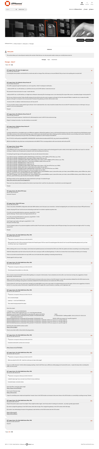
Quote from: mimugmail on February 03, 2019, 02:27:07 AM (20, 339)
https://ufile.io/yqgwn (12, 327)
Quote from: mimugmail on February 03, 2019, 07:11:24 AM (20, 294)
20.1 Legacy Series (11, 82)
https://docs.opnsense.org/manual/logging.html (18, 180)
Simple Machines (16, 444)
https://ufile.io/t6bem (12, 414)
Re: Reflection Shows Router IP (23, 82)
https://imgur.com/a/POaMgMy (14, 347)
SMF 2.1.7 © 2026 (8, 444)
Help (82, 444)
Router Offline (19, 146)
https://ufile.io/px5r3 (12, 412)
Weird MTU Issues (20, 203)
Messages (44, 59)
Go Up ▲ (92, 444)
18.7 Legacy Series (11, 235)
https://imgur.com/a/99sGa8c (14, 388)
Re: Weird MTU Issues (21, 191)
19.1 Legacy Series (11, 146)
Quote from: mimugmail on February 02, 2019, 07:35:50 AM (20, 375)
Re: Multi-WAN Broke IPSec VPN (24, 235)
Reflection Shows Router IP (22, 126)
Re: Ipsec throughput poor (22, 70)
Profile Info (49, 49)
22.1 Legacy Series (11, 70)
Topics (48, 59)
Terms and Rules (86, 444)
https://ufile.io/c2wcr (12, 392)
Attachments (54, 59)
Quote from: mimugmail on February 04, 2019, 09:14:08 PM (20, 239)
